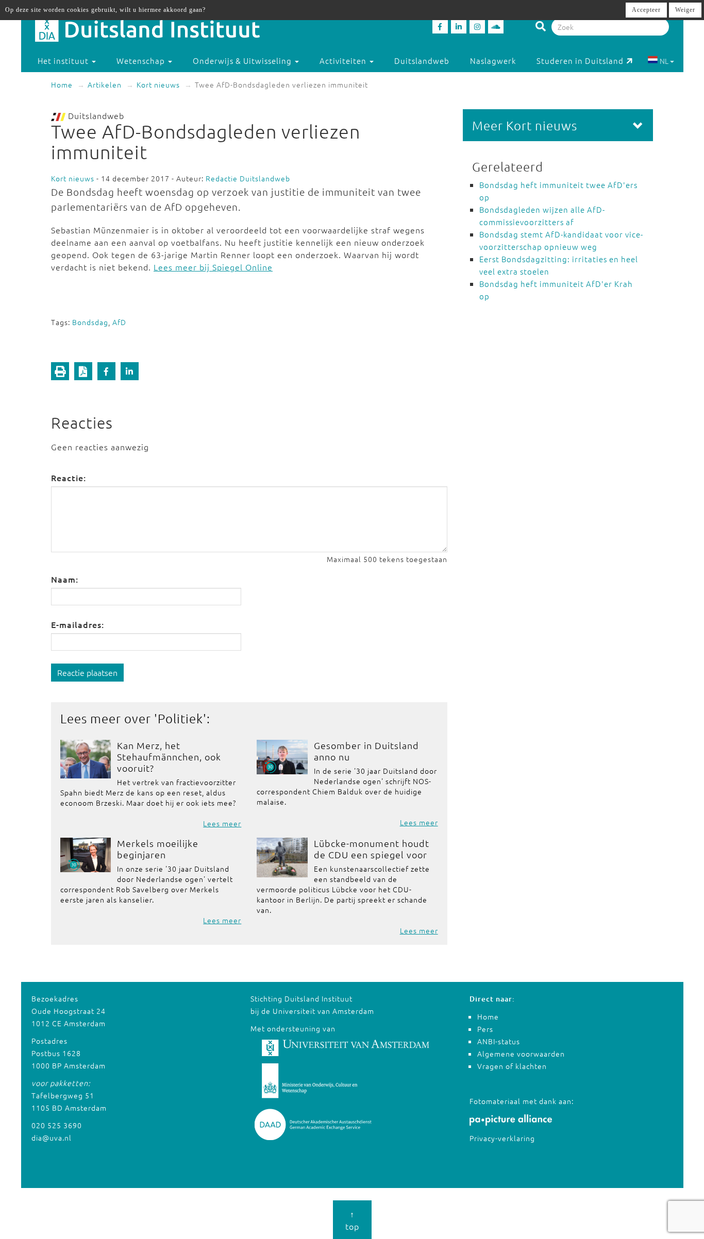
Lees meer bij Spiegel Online (213, 267)
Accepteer (646, 9)
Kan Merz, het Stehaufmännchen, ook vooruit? (169, 756)
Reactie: (68, 477)
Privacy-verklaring (502, 1138)
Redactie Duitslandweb (248, 178)
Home (62, 84)
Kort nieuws (158, 84)
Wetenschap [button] (141, 60)
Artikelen (105, 84)
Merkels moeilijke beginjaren (157, 848)
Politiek (180, 718)
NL (664, 61)
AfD (119, 322)
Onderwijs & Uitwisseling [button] (243, 60)
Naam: (64, 579)
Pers (485, 1029)
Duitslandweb (421, 60)
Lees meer (222, 823)
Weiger (685, 9)
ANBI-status (498, 1041)
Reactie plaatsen (87, 672)
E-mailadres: (77, 624)
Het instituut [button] (64, 60)
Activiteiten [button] (344, 60)
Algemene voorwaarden (521, 1053)
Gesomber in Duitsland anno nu (366, 750)
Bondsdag (90, 322)
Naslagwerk (493, 60)
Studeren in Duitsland (580, 60)
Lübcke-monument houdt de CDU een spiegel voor (371, 848)
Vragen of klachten (512, 1066)
